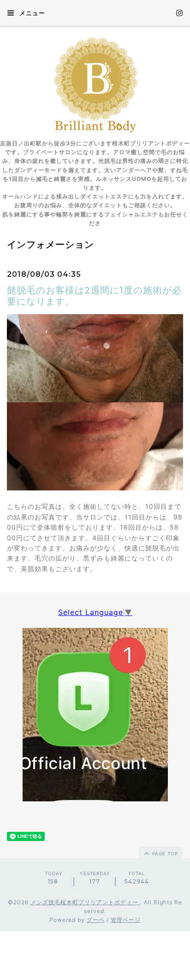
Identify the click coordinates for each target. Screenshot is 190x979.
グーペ (96, 919)
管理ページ (126, 919)
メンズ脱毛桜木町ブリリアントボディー (85, 902)
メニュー (31, 13)
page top (164, 853)
